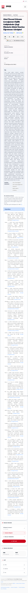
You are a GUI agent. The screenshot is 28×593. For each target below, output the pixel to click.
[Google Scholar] (15, 220)
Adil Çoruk (19, 33)
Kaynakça (7, 209)
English (25, 1)
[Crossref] (17, 231)
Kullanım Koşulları (14, 587)
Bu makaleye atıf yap (19, 40)
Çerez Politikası (3, 588)
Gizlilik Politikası (22, 587)
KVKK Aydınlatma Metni (5, 587)
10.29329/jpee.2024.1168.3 (10, 64)
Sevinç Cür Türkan (8, 33)
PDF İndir (14, 541)
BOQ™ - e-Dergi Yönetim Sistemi (19, 583)
